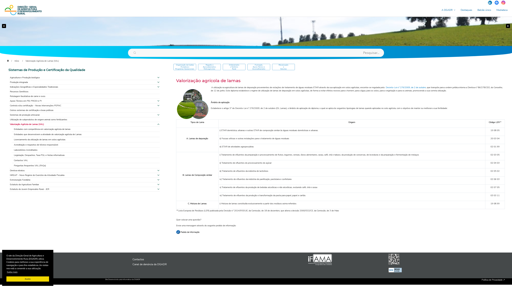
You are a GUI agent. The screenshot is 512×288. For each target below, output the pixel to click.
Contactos (138, 259)
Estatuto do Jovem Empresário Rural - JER (29, 189)
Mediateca (501, 10)
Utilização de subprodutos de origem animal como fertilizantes (38, 119)
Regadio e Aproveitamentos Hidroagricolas (209, 67)
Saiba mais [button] (12, 272)
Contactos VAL (21, 160)
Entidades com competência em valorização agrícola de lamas (42, 129)
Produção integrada (19, 82)
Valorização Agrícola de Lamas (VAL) (27, 124)
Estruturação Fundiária (20, 179)
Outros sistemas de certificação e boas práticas (31, 110)
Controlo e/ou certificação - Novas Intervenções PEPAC (35, 105)
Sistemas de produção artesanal (25, 114)
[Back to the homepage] (23, 10)
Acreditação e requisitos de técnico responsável (36, 144)
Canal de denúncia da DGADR (150, 264)
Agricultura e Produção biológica (25, 77)
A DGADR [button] (447, 10)
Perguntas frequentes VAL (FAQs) (30, 165)
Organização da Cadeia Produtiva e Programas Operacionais (184, 67)
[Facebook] (497, 3)
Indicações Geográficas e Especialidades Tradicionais (34, 86)
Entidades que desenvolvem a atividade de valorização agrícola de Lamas (48, 134)
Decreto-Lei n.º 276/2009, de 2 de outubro (406, 87)
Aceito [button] (28, 279)
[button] (4, 26)
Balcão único (484, 10)
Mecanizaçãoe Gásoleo (283, 67)
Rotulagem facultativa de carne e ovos (27, 96)
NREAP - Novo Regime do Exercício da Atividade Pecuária (37, 175)
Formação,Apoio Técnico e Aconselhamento (258, 67)
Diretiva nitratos (17, 170)
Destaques (466, 10)
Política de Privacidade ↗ (493, 279)
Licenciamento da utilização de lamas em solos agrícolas (39, 139)
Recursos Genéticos (19, 91)
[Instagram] (503, 3)
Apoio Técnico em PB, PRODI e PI (26, 100)
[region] (256, 26)
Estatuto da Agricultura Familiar (24, 184)
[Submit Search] (130, 52)
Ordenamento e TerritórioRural (234, 67)
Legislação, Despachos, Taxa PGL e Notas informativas (39, 155)
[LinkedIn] (490, 3)
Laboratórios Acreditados (25, 150)
